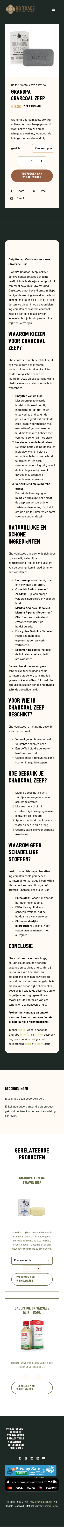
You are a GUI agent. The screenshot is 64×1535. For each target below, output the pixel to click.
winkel (22, 1030)
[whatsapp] (38, 1458)
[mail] (43, 1458)
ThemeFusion (50, 1506)
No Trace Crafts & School (38, 1502)
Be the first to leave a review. (28, 85)
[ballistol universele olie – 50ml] (32, 1320)
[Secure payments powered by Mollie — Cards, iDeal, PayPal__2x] (32, 1479)
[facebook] (20, 1458)
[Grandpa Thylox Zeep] (32, 1189)
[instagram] (26, 1458)
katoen (39, 1044)
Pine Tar (25, 1034)
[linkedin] (32, 1458)
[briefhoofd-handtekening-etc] (20, 5)
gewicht (16, 148)
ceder (27, 1044)
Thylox (39, 1034)
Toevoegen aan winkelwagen (32, 176)
